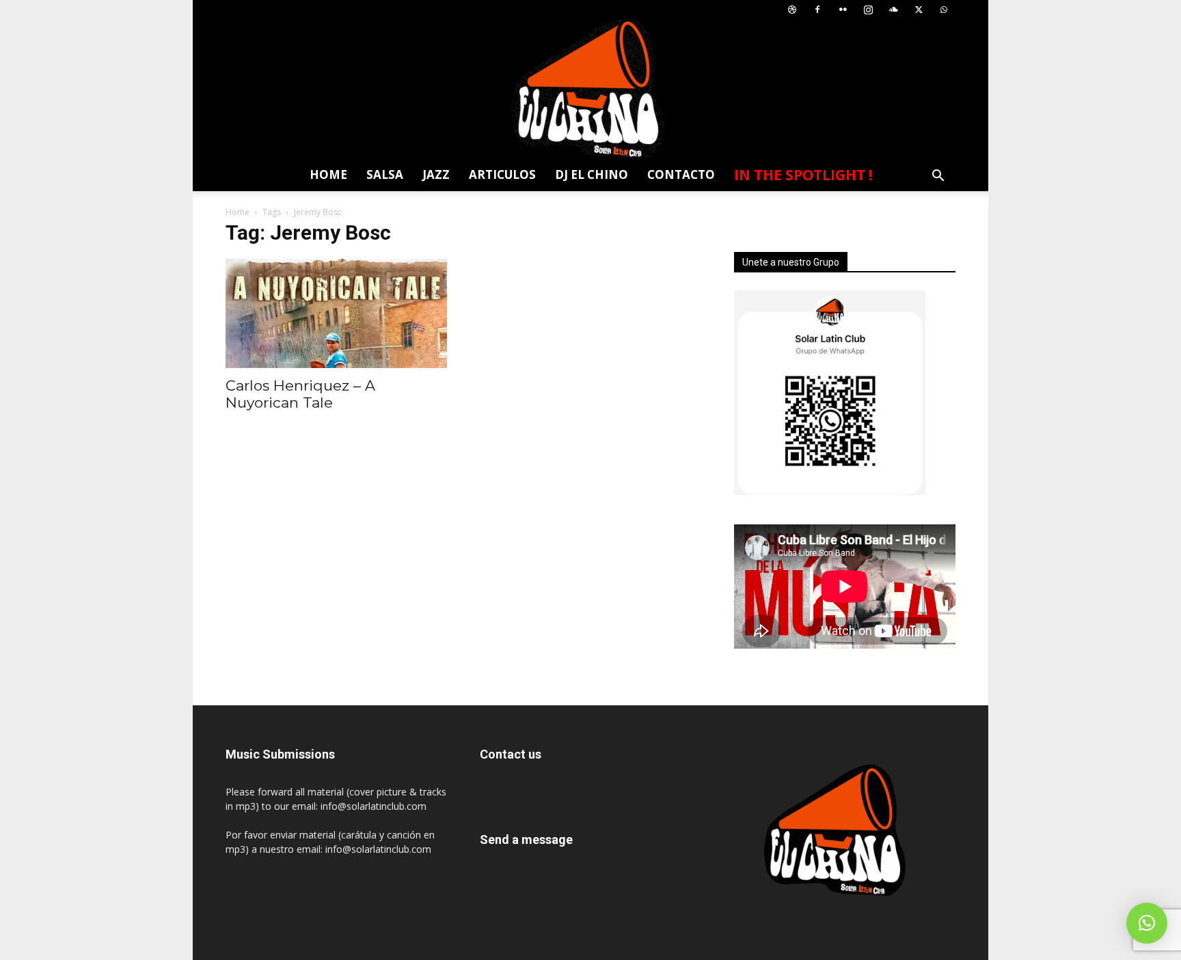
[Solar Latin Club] (590, 89)
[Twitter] (918, 10)
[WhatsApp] (943, 10)
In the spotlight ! (803, 174)
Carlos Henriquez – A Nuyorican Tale (300, 394)
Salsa (384, 174)
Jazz (436, 174)
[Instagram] (868, 10)
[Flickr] (842, 10)
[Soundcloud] (893, 10)
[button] (937, 177)
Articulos (502, 174)
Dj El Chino (591, 174)
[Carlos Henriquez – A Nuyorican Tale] (336, 313)
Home (328, 174)
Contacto (681, 174)
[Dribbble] (792, 10)
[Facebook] (817, 10)
